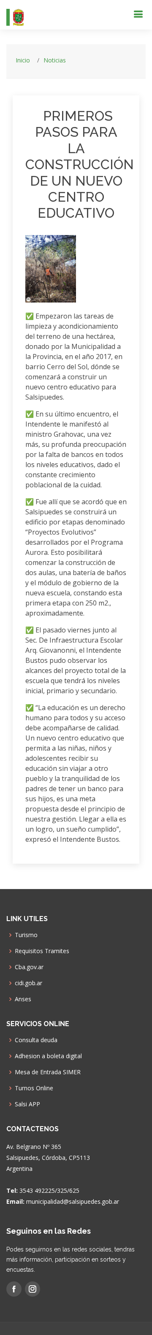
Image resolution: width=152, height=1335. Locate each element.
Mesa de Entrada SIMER (48, 1072)
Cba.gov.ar (29, 967)
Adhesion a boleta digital (48, 1056)
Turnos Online (34, 1088)
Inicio (23, 60)
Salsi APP (27, 1104)
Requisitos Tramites (42, 951)
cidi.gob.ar (28, 983)
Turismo (26, 935)
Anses (23, 999)
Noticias (54, 60)
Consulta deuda (36, 1040)
